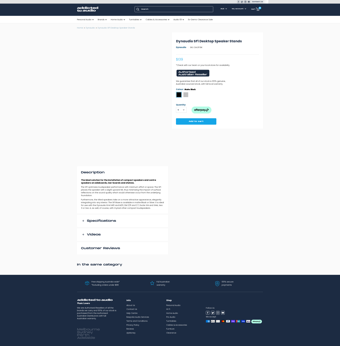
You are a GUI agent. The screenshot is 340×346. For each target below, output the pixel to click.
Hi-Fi (168, 309)
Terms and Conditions (137, 321)
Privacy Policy (132, 325)
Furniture (170, 329)
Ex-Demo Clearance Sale (200, 19)
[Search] (138, 9)
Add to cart (196, 121)
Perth (83, 335)
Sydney (85, 332)
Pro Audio (170, 317)
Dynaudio (90, 27)
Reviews (130, 329)
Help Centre (131, 313)
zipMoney (130, 333)
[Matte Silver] (185, 94)
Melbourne (88, 329)
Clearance (171, 333)
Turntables (134, 19)
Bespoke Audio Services (137, 317)
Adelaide (86, 338)
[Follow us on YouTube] (249, 2)
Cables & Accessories (156, 19)
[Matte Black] (179, 94)
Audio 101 (177, 19)
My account (238, 9)
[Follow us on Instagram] (245, 2)
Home (80, 27)
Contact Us (257, 2)
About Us (130, 305)
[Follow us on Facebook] (238, 2)
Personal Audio (84, 19)
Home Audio (117, 19)
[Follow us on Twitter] (242, 2)
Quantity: (181, 104)
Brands (101, 19)
